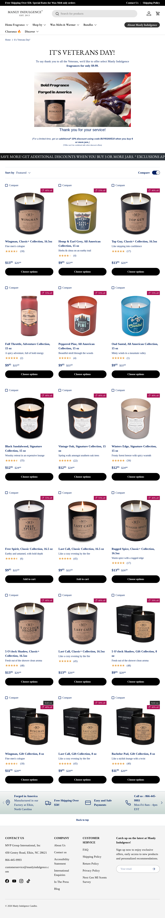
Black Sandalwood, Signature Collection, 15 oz (23, 448)
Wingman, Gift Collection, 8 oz (24, 753)
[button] (157, 13)
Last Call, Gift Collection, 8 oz (77, 753)
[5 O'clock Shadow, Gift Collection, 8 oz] (136, 622)
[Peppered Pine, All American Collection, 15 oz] (82, 315)
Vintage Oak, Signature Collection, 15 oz (82, 448)
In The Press (61, 881)
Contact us (60, 852)
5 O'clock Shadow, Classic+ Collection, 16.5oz (22, 653)
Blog (57, 888)
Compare (144, 172)
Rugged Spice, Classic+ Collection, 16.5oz (133, 551)
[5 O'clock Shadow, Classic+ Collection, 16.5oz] (29, 622)
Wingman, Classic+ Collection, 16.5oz (28, 241)
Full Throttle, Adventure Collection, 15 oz (27, 346)
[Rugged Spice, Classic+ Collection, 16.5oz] (136, 520)
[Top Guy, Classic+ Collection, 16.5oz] (136, 212)
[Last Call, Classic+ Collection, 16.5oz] (82, 622)
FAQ (85, 849)
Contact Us (132, 2)
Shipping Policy (151, 2)
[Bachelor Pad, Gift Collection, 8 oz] (136, 725)
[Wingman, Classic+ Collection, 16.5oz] (29, 212)
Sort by (9, 172)
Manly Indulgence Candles (25, 906)
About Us (59, 845)
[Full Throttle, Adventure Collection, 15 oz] (29, 315)
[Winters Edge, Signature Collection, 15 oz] (136, 418)
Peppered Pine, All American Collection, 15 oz (76, 346)
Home (8, 40)
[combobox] (94, 13)
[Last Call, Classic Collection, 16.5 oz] (82, 520)
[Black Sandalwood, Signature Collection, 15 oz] (29, 418)
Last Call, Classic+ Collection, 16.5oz (81, 651)
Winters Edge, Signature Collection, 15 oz (134, 448)
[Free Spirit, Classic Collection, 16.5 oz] (29, 520)
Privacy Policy (91, 870)
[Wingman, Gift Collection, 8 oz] (29, 725)
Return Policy (91, 863)
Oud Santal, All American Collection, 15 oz (135, 346)
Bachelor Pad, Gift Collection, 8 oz (133, 753)
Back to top (82, 820)
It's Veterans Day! (22, 40)
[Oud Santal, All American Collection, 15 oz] (136, 315)
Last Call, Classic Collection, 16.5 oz (81, 548)
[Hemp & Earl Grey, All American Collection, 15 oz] (82, 212)
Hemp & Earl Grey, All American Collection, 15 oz (79, 243)
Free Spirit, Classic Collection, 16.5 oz (29, 548)
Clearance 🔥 (13, 31)
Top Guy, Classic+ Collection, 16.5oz (134, 241)
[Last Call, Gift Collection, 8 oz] (82, 725)
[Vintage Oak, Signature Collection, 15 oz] (82, 418)
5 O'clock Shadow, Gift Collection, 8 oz (134, 653)
